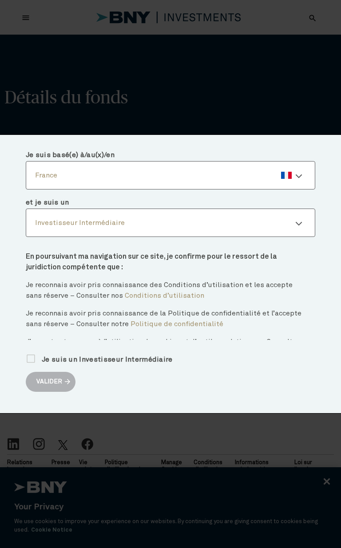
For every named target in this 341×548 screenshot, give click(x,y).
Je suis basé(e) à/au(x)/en (70, 154)
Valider (49, 381)
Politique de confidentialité (177, 323)
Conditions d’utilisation (164, 295)
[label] (170, 175)
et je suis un (47, 202)
